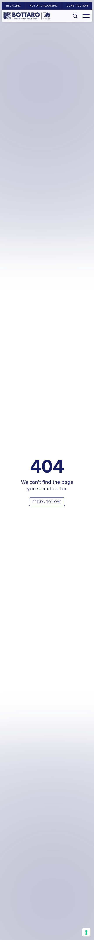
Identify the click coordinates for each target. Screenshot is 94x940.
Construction (77, 5)
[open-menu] (86, 16)
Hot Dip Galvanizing (44, 5)
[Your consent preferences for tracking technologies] (86, 932)
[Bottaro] (27, 16)
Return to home (47, 502)
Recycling (13, 5)
